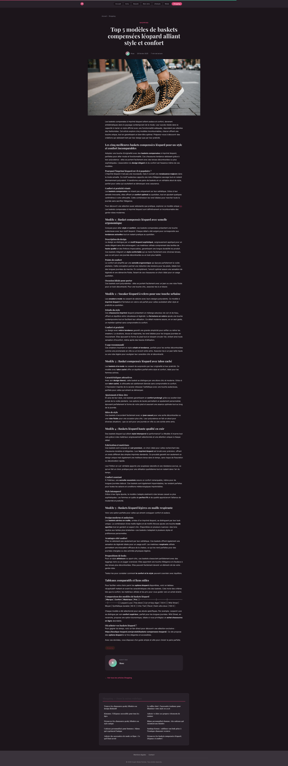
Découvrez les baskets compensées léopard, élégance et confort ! (164, 737)
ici (181, 206)
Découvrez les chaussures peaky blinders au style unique (121, 722)
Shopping (176, 4)
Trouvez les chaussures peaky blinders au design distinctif (120, 707)
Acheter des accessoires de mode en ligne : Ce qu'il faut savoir (122, 737)
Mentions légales (140, 755)
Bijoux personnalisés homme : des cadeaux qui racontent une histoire (165, 722)
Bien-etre (146, 4)
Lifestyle (157, 4)
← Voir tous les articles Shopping (118, 678)
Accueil (118, 4)
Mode (167, 4)
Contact (151, 755)
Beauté (135, 4)
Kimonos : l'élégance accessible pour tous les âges (121, 714)
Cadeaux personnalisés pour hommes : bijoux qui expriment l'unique (122, 729)
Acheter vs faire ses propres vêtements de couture (163, 714)
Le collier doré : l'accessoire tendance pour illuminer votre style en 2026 (164, 707)
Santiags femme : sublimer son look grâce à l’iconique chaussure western (164, 729)
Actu (127, 4)
